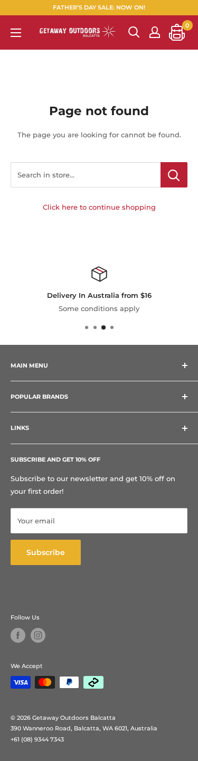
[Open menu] (16, 33)
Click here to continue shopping (99, 207)
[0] (177, 32)
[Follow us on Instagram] (38, 635)
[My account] (154, 32)
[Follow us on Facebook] (18, 635)
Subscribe (45, 552)
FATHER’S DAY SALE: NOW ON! (99, 7)
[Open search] (134, 32)
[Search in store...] (174, 174)
